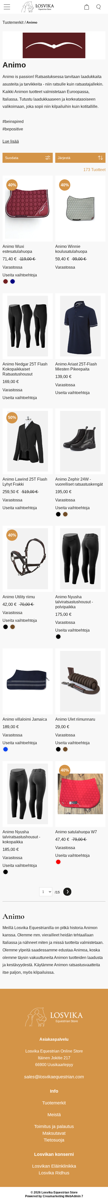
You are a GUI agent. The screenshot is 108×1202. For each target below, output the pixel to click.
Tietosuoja (54, 1140)
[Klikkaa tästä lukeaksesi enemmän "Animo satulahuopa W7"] (80, 794)
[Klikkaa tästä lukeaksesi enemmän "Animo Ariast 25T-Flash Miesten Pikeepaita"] (80, 326)
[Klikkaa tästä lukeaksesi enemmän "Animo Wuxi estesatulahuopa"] (27, 208)
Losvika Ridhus (54, 1172)
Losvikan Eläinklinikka (54, 1166)
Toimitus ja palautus (54, 1126)
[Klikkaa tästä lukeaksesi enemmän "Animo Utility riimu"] (27, 558)
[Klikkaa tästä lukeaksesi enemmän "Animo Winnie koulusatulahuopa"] (80, 208)
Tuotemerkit (13, 22)
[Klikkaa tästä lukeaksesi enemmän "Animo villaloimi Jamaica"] (27, 681)
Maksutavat (54, 1133)
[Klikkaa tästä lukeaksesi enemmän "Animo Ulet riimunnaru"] (80, 681)
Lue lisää (11, 141)
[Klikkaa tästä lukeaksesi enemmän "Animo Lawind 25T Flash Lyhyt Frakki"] (27, 441)
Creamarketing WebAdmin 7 (63, 1196)
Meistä (54, 1114)
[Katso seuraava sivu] (67, 892)
